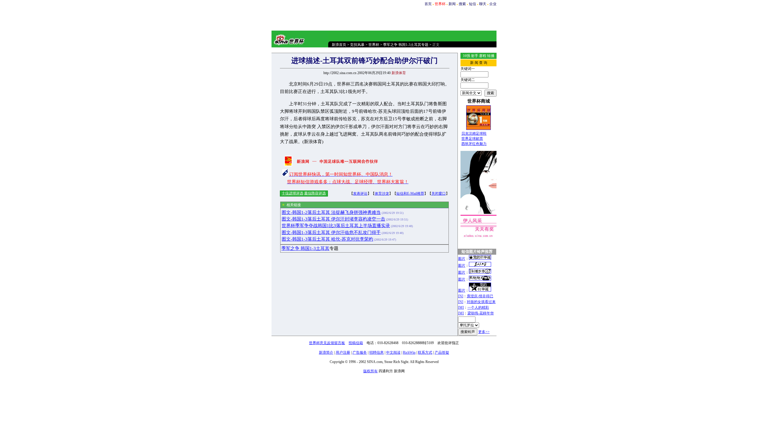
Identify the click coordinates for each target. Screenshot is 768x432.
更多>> (484, 332)
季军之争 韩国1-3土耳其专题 (405, 45)
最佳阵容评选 (315, 193)
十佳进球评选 (292, 193)
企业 (492, 4)
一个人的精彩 (478, 307)
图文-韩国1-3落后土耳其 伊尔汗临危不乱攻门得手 (331, 232)
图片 (461, 258)
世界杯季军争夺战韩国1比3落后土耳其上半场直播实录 (336, 225)
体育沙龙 (382, 193)
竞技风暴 (357, 45)
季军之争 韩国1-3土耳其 (305, 248)
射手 (474, 56)
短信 (472, 4)
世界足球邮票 (472, 138)
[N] (460, 296)
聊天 (482, 4)
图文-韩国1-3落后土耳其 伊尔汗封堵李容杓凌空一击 (333, 219)
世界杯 (373, 45)
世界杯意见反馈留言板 (327, 343)
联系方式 (425, 352)
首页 (428, 4)
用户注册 (343, 352)
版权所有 (370, 371)
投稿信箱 (356, 343)
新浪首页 (339, 45)
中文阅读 (393, 352)
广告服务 (359, 352)
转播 (490, 56)
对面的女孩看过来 (481, 302)
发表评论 (360, 193)
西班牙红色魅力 (474, 144)
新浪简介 (326, 352)
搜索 (462, 4)
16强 (466, 56)
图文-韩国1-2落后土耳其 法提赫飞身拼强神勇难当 (331, 212)
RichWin (409, 352)
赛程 (482, 56)
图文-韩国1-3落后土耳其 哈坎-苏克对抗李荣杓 (327, 239)
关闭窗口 (438, 193)
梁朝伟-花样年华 (480, 313)
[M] (461, 307)
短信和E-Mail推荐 (410, 193)
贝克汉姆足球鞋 (474, 133)
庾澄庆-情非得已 (480, 296)
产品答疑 (442, 352)
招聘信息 (376, 352)
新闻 (452, 4)
